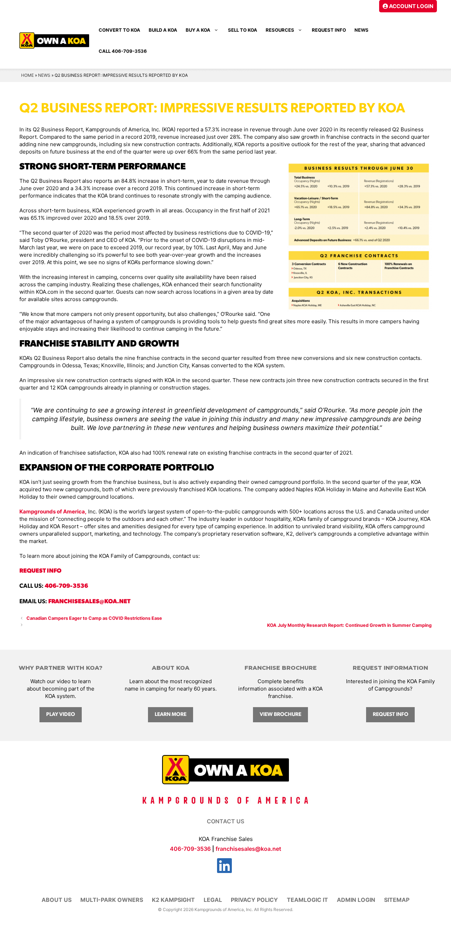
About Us (57, 899)
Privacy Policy (254, 899)
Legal (213, 899)
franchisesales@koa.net (89, 602)
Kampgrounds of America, (53, 511)
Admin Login (356, 899)
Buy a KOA (198, 30)
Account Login (410, 6)
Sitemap (396, 899)
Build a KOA (163, 30)
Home (27, 75)
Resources (280, 30)
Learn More (170, 714)
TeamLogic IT (307, 899)
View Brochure (280, 714)
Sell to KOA (242, 30)
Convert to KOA (119, 30)
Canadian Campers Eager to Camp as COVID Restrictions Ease (94, 618)
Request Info (329, 30)
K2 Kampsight (173, 899)
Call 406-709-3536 (123, 51)
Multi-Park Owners (111, 899)
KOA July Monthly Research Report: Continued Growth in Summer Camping (349, 625)
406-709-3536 (66, 586)
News (361, 30)
